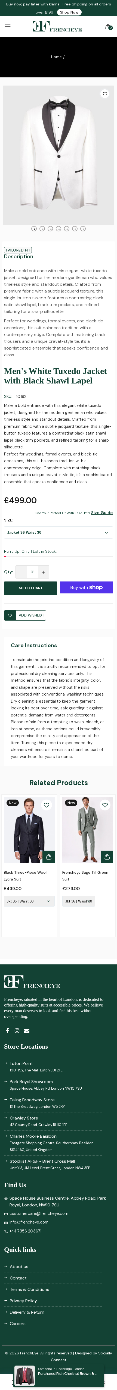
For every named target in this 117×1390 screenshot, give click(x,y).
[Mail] (26, 1030)
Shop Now (69, 12)
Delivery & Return (27, 1312)
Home (56, 56)
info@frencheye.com (29, 1222)
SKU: (8, 396)
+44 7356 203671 (25, 1231)
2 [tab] (42, 229)
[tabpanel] (58, 155)
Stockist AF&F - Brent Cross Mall (50, 1164)
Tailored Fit (17, 250)
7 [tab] (83, 229)
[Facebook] (7, 1030)
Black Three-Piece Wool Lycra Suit (25, 876)
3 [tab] (51, 229)
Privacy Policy (23, 1301)
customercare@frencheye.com (39, 1213)
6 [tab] (75, 229)
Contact (18, 1278)
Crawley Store (38, 1121)
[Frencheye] (57, 26)
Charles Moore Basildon (52, 1142)
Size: (8, 520)
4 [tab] (59, 229)
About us (19, 1266)
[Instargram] (17, 1030)
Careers (18, 1323)
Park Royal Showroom (46, 1085)
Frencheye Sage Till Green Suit (85, 876)
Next (107, 869)
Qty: (8, 572)
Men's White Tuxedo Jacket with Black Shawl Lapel (55, 375)
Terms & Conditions (29, 1289)
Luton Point (36, 1067)
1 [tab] (34, 229)
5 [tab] (67, 229)
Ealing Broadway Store (37, 1103)
